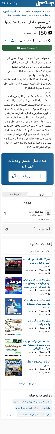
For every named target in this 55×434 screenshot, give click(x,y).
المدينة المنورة (9, 11)
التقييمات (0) (15, 194)
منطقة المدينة (25, 11)
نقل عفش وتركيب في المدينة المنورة (34, 414)
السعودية (38, 11)
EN (3, 3)
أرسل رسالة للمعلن (29, 47)
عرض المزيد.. (27, 383)
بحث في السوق (37, 251)
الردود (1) (40, 194)
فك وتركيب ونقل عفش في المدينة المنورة (32, 401)
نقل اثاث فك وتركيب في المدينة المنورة (33, 408)
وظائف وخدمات (40, 14)
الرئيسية (48, 11)
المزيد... (9, 414)
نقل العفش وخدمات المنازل (18, 14)
